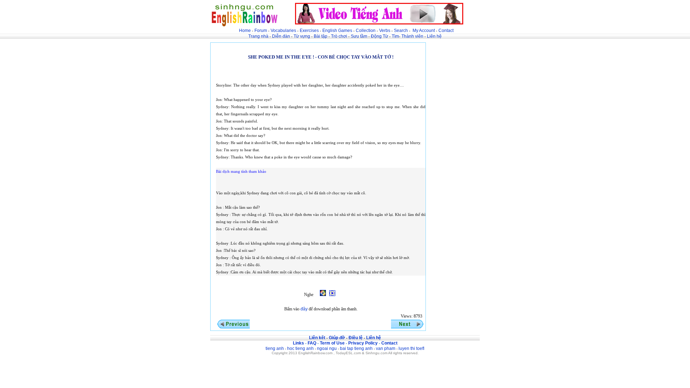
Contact (446, 30)
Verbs (384, 30)
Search (401, 30)
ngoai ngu (327, 348)
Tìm (395, 36)
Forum (260, 30)
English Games (337, 30)
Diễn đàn (281, 36)
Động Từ (379, 36)
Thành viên (412, 36)
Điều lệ (356, 337)
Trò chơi (339, 36)
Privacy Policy (363, 343)
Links (298, 343)
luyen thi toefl (411, 348)
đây (304, 308)
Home (245, 30)
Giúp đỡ (337, 337)
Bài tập (320, 36)
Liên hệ (434, 36)
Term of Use (332, 343)
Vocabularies (283, 30)
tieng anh (275, 348)
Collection (366, 30)
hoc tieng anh (300, 348)
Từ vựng (302, 36)
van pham (385, 348)
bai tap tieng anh (356, 348)
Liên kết (317, 337)
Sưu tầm (359, 36)
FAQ (312, 343)
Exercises (309, 30)
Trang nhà (258, 36)
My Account (424, 30)
